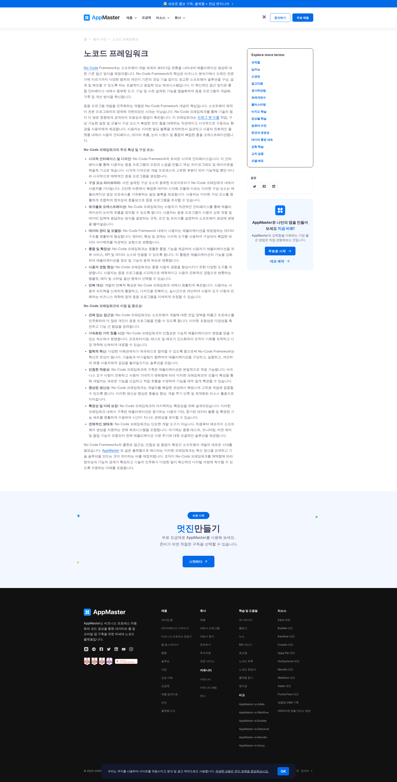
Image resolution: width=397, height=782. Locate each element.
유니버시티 (245, 619)
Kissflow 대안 (286, 636)
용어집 (243, 686)
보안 (164, 702)
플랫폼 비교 (168, 710)
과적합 (255, 62)
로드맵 (243, 653)
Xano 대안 (284, 619)
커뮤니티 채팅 (208, 687)
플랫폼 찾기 (246, 677)
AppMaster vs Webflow (254, 712)
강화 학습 (257, 146)
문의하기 (205, 644)
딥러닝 (255, 69)
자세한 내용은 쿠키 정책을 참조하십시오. (242, 771)
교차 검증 (257, 153)
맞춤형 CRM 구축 (288, 702)
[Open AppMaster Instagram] (131, 649)
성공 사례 (167, 677)
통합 (164, 653)
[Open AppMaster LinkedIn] (116, 649)
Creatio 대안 (285, 644)
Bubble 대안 (285, 628)
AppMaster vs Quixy (252, 745)
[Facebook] (264, 186)
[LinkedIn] (273, 186)
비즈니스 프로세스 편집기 (176, 636)
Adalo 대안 (284, 686)
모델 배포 (257, 160)
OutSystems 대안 (288, 661)
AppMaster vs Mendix (253, 737)
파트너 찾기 (207, 636)
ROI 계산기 (245, 644)
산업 (164, 669)
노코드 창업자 (247, 669)
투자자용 (205, 653)
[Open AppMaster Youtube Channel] (124, 649)
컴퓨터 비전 (259, 125)
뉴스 (241, 636)
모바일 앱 (167, 619)
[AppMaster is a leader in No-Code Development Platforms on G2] (87, 661)
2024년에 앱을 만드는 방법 (294, 710)
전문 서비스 (207, 661)
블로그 (243, 628)
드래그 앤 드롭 (208, 117)
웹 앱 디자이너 (170, 644)
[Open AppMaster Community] (86, 649)
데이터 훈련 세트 (262, 139)
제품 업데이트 (169, 694)
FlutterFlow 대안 (288, 694)
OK (283, 771)
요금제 (165, 686)
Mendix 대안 (285, 669)
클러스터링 (258, 104)
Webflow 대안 (286, 677)
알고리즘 (257, 83)
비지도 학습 (259, 111)
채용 (203, 619)
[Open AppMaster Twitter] (109, 649)
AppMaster (110, 450)
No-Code (91, 68)
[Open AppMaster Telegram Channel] (94, 649)
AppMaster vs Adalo (252, 704)
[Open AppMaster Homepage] (111, 612)
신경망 (255, 76)
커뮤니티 (205, 679)
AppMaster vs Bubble (253, 720)
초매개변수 (258, 97)
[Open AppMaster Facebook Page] (101, 649)
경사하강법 (258, 90)
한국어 (305, 770)
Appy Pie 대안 (286, 653)
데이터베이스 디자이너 (175, 628)
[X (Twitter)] (254, 186)
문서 (203, 695)
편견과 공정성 (260, 132)
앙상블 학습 (259, 118)
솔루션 (165, 661)
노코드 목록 (246, 661)
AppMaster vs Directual (254, 729)
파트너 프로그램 (210, 628)
